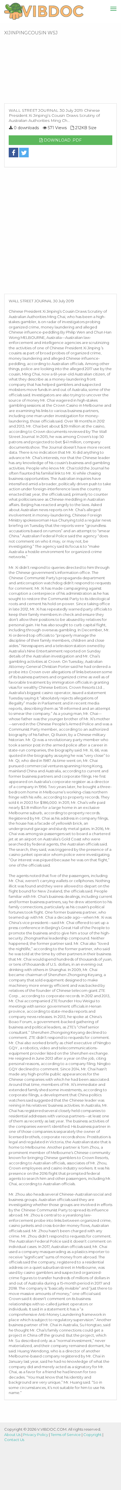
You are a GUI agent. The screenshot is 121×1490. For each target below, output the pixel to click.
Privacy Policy (35, 1434)
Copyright (92, 1434)
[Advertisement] (60, 71)
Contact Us (14, 1439)
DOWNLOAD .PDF (62, 140)
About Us (12, 1434)
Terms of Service (66, 1434)
